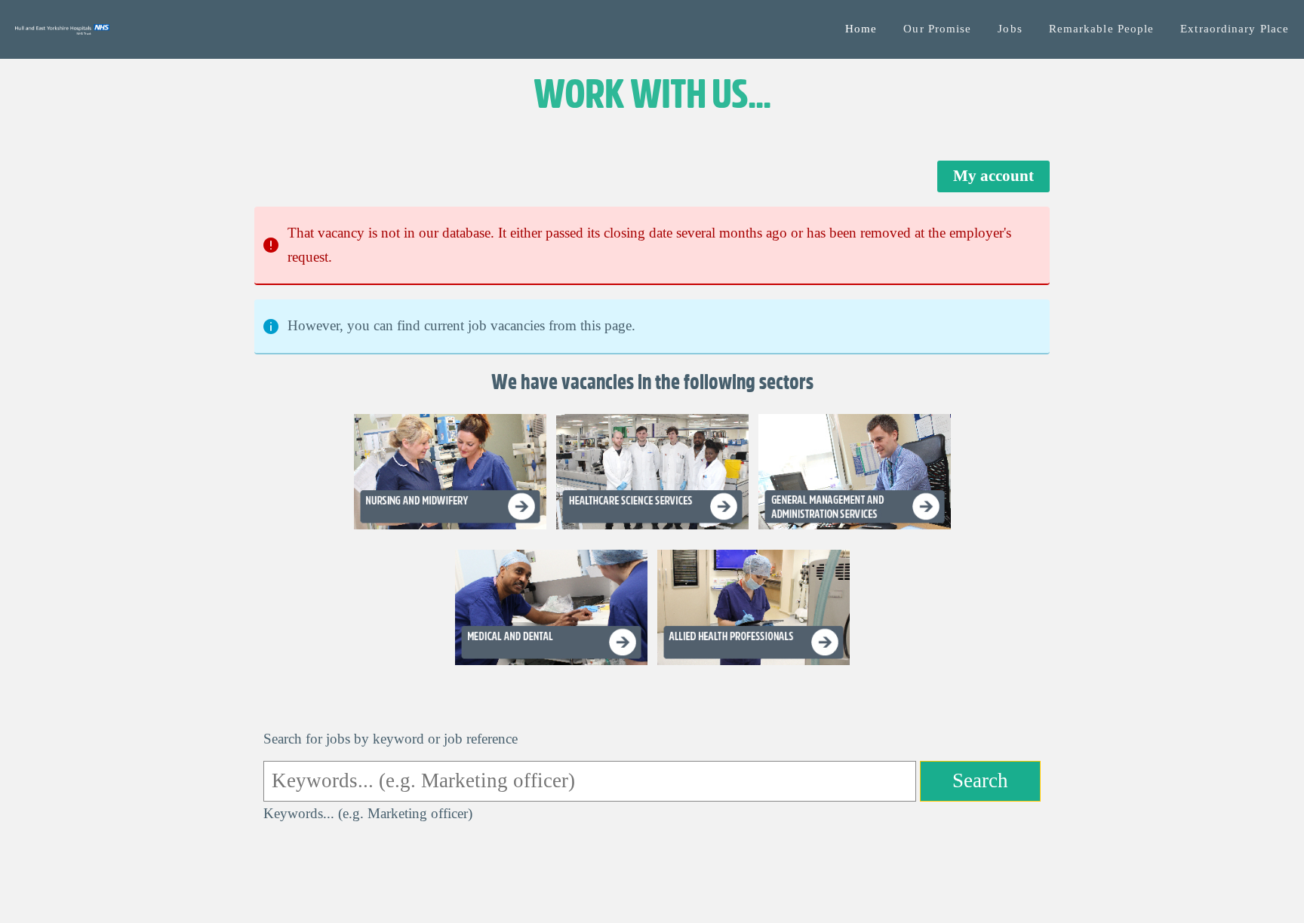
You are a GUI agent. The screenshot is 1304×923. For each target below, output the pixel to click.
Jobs (1010, 29)
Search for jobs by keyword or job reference (390, 739)
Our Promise (937, 29)
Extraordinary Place (1234, 29)
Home (861, 29)
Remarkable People (1102, 29)
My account (993, 176)
